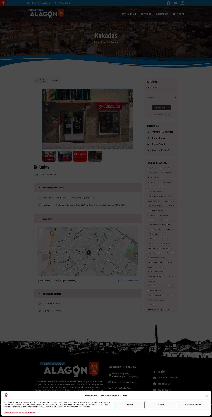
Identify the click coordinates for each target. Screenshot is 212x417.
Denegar (161, 404)
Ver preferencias (193, 404)
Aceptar (129, 404)
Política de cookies (11, 413)
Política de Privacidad (27, 413)
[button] (207, 395)
